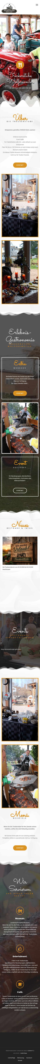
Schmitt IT (30, 1050)
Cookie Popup (23, 1053)
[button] (20, 165)
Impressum (29, 1058)
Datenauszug (20, 1058)
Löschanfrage (11, 1058)
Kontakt (20, 1060)
